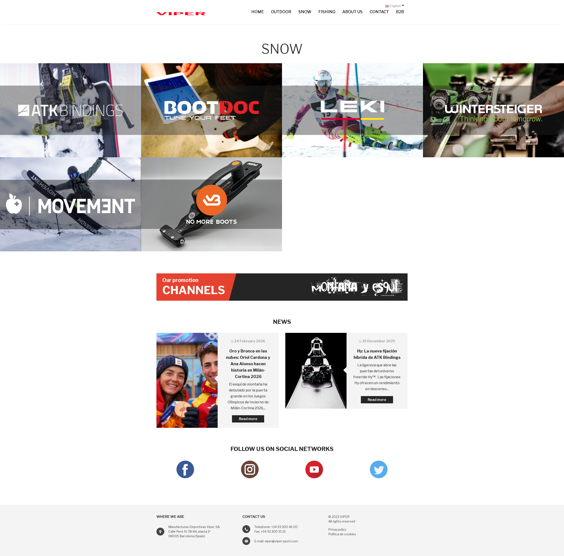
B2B (400, 11)
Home (257, 11)
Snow (304, 11)
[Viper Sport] (180, 12)
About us (352, 11)
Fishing (326, 11)
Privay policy (337, 529)
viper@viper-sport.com (281, 541)
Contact (379, 11)
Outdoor (281, 11)
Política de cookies (342, 534)
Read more (248, 419)
